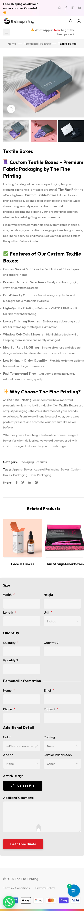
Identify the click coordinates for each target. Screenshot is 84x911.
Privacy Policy (45, 888)
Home (12, 43)
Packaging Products (37, 43)
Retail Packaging (40, 475)
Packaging (20, 475)
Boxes (65, 469)
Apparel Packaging (47, 469)
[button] (9, 902)
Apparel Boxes (22, 469)
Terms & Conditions (16, 888)
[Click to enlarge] (11, 109)
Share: (7, 482)
